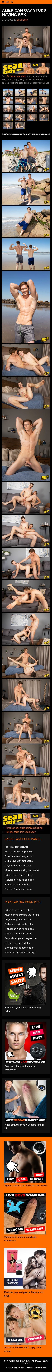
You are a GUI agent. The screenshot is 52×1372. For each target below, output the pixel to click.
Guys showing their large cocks (21, 938)
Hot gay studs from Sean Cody (21, 832)
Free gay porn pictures (16, 847)
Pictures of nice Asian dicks (19, 879)
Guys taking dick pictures (18, 865)
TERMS (28, 1361)
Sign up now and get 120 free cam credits (25, 1185)
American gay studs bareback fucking (24, 828)
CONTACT (26, 1364)
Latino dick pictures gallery (19, 875)
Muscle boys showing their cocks (22, 870)
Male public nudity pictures (19, 851)
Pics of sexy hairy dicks (17, 884)
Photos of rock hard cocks (18, 889)
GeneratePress (40, 1368)
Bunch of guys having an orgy (20, 952)
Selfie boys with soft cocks (19, 861)
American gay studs (16, 76)
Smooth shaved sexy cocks (19, 856)
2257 (45, 1361)
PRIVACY (37, 1361)
